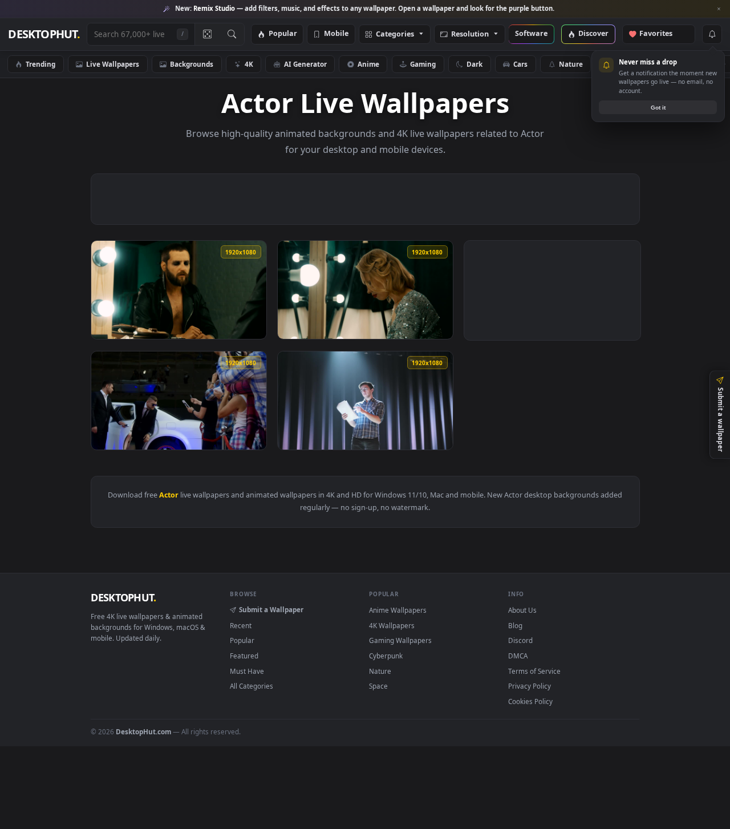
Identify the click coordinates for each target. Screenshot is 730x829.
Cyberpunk (386, 655)
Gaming (423, 63)
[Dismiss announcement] (718, 9)
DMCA (518, 655)
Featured (244, 655)
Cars (520, 63)
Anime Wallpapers (398, 609)
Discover (593, 34)
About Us (522, 609)
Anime (368, 63)
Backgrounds (191, 63)
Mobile (336, 34)
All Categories (251, 685)
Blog (515, 625)
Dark (474, 63)
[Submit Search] (232, 34)
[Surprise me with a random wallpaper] (207, 34)
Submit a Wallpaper (271, 609)
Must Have (247, 671)
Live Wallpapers (112, 63)
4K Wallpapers (392, 625)
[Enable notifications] (711, 34)
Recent (241, 625)
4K (249, 63)
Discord (520, 640)
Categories (395, 34)
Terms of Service (534, 671)
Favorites (661, 34)
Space (378, 685)
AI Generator (305, 63)
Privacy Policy (529, 685)
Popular (283, 34)
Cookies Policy (530, 701)
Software (531, 34)
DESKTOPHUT (123, 597)
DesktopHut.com (143, 731)
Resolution (470, 34)
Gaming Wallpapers (400, 640)
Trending (40, 63)
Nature (571, 63)
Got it (658, 107)
